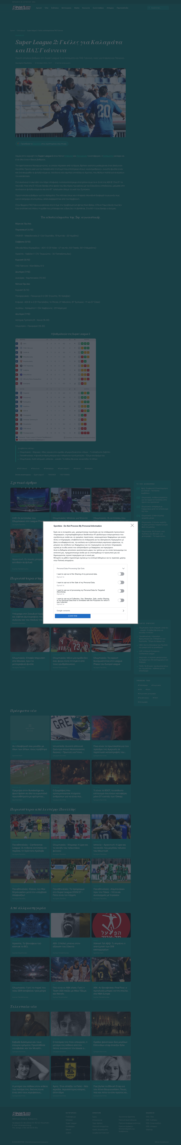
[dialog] (90, 572)
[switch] (121, 574)
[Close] (133, 526)
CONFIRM (72, 616)
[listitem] (90, 568)
